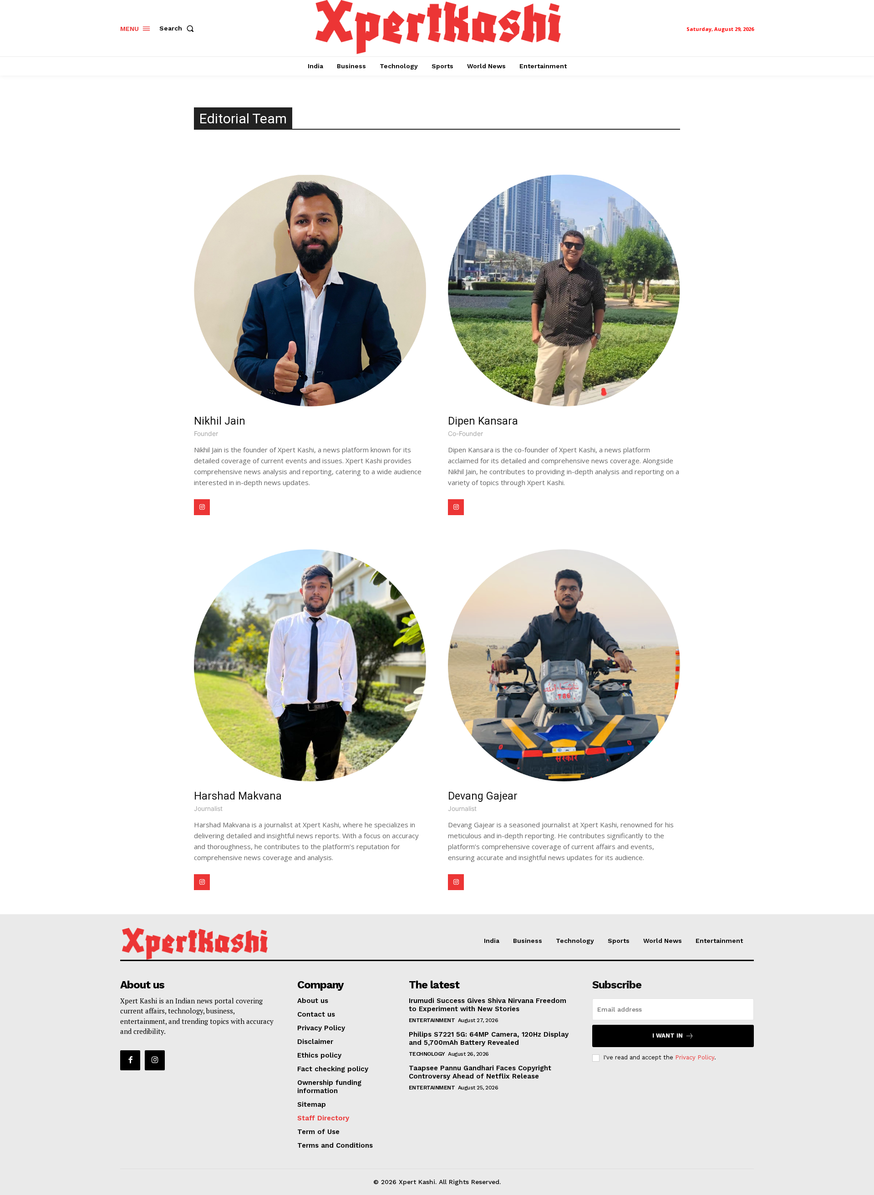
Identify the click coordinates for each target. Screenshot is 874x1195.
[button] (178, 28)
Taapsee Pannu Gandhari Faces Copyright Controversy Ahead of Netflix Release (480, 1072)
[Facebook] (130, 1060)
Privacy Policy (694, 1057)
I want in (667, 1035)
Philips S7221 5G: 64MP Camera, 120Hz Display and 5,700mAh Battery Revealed (489, 1038)
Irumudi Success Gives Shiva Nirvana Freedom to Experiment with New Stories (487, 1005)
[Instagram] (202, 507)
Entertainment (432, 1020)
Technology (427, 1054)
